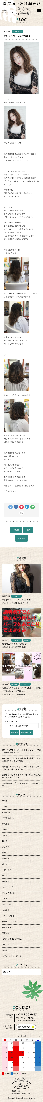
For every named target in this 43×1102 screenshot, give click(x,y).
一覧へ (28, 530)
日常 (4, 852)
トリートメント (8, 916)
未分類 (4, 806)
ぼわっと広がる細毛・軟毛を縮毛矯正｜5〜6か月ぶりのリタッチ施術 (21, 759)
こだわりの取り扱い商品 (12, 939)
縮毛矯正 (5, 824)
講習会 (4, 841)
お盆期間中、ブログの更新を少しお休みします (21, 784)
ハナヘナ (5, 847)
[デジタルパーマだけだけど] (27, 507)
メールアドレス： (12, 721)
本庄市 (4, 950)
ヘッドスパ (6, 927)
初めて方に (6, 812)
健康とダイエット (9, 921)
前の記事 (16, 530)
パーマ (4, 864)
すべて (4, 801)
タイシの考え (7, 904)
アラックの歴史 (8, 893)
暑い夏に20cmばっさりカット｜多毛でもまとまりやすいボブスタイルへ (21, 768)
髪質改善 (5, 933)
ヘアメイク (6, 870)
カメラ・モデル (8, 887)
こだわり (5, 898)
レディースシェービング (11, 956)
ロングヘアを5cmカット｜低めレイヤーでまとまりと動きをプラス (21, 751)
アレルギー (6, 944)
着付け (4, 875)
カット (4, 835)
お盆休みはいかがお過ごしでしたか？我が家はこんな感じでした (21, 776)
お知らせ (5, 858)
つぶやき (5, 910)
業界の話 (5, 881)
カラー (4, 829)
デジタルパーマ (8, 818)
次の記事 (21, 538)
